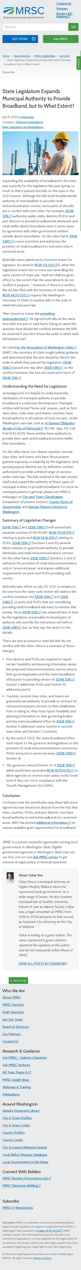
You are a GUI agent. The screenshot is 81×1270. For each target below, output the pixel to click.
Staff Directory (13, 1012)
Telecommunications (29, 122)
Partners (62, 8)
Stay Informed (22, 55)
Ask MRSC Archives (16, 1065)
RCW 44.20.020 (14, 295)
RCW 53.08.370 (60, 533)
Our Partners (11, 1034)
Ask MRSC (60, 39)
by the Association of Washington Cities (45, 347)
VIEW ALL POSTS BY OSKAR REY (43, 963)
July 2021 (64, 55)
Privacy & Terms (43, 1258)
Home (5, 55)
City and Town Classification (43, 497)
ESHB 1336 (10, 378)
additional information (52, 823)
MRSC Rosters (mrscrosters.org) (25, 1178)
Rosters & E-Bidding (64, 15)
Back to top (19, 980)
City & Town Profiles (17, 1118)
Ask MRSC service (45, 857)
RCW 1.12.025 (44, 265)
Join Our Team (12, 1019)
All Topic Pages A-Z (16, 1072)
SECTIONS (20, 39)
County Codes (12, 1140)
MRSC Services (13, 1005)
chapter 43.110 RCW (48, 1230)
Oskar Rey (27, 117)
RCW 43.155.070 (59, 770)
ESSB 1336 (63, 721)
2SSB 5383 (52, 368)
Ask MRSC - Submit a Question (24, 1058)
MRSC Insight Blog (44, 55)
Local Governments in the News (25, 1162)
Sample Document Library (21, 1111)
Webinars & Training (16, 1087)
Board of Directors (15, 1027)
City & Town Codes (16, 1125)
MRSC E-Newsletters (17, 1208)
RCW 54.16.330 (43, 538)
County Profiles (13, 1133)
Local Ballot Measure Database (24, 1155)
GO (73, 27)
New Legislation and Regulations (23, 127)
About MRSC (11, 997)
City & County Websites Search (24, 1147)
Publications (11, 1094)
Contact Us (63, 3)
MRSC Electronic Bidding (20, 1186)
